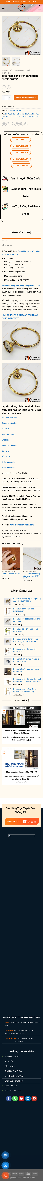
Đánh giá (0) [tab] (7, 245)
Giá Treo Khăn (10, 114)
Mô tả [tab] (4, 240)
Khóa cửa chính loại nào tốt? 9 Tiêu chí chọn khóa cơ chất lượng (21, 732)
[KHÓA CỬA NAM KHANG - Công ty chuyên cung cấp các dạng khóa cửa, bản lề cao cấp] (21, 8)
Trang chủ (7, 71)
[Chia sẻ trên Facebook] (8, 124)
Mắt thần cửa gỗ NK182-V (11, 575)
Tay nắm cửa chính (10, 423)
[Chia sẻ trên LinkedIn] (25, 124)
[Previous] (5, 35)
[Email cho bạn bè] (17, 124)
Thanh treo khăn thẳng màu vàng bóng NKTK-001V (31, 576)
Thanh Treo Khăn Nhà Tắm (22, 116)
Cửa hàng (19, 71)
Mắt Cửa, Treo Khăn (16, 110)
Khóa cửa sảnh (8, 462)
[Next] (37, 35)
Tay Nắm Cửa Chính (13, 1071)
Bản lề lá (5, 451)
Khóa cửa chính (8, 467)
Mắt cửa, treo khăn (10, 417)
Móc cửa (5, 429)
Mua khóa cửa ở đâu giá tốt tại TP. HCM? (21, 772)
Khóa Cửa (9, 1061)
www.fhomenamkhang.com (22, 525)
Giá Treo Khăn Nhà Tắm (23, 114)
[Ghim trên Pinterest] (21, 124)
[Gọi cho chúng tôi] (15, 1098)
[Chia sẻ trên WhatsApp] (4, 124)
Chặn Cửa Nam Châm (14, 1081)
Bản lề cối (6, 456)
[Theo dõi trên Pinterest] (21, 1098)
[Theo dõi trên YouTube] (34, 1098)
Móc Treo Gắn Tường (14, 1076)
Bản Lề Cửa (10, 1066)
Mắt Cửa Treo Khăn (13, 1090)
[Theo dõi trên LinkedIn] (28, 1098)
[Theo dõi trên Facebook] (9, 1098)
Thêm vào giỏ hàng (26, 98)
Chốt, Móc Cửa (11, 1086)
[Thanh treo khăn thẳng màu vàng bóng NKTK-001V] (32, 558)
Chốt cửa (5, 440)
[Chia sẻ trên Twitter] (13, 124)
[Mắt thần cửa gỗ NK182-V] (11, 558)
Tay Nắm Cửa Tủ (12, 1056)
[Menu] (3, 8)
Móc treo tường (8, 434)
